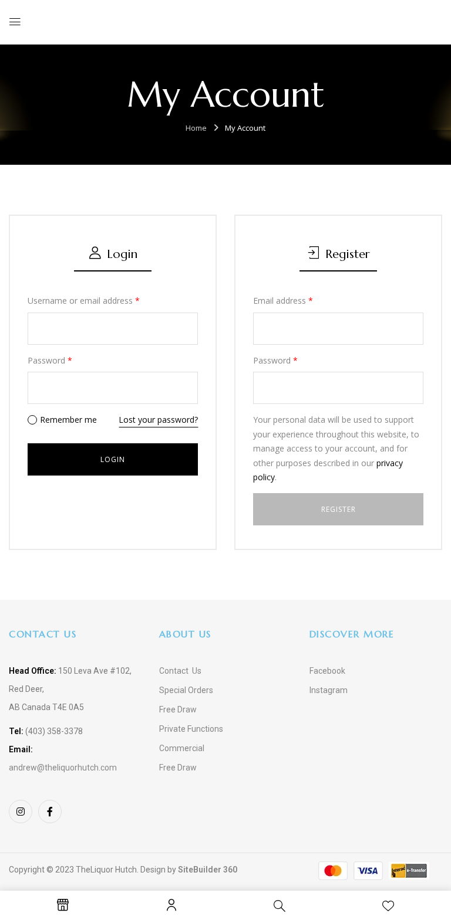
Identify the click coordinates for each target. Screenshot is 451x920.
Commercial (181, 748)
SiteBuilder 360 (207, 869)
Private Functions (191, 729)
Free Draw (178, 709)
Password (50, 360)
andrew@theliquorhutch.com (63, 767)
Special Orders (186, 690)
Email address (283, 300)
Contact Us (180, 670)
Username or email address (84, 300)
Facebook (327, 670)
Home (196, 128)
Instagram (328, 690)
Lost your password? (158, 419)
